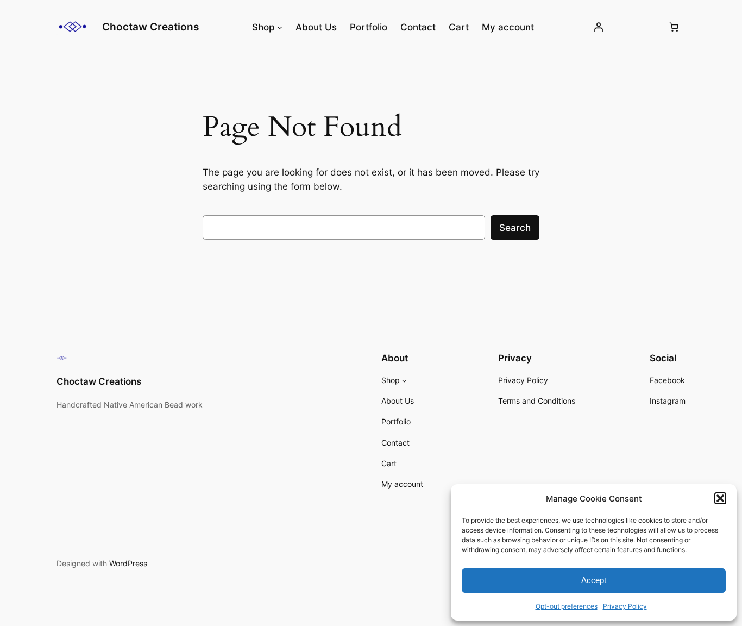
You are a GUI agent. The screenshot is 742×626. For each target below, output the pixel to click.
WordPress (128, 563)
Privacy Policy (625, 606)
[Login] (598, 27)
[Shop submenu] (279, 27)
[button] (720, 498)
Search (515, 227)
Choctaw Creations (150, 26)
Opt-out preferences (567, 606)
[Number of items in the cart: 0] (674, 27)
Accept (593, 580)
